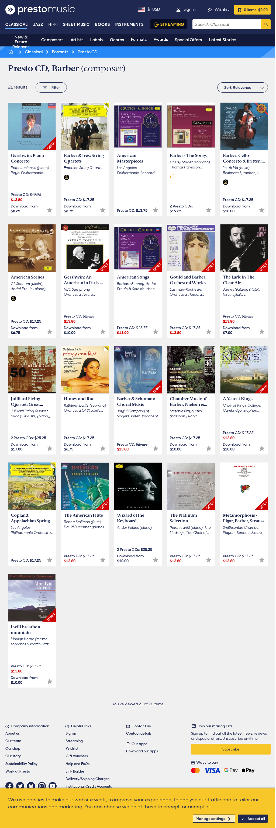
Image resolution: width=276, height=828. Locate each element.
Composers (52, 40)
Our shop (12, 748)
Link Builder (75, 771)
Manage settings (210, 818)
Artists (77, 40)
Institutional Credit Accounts (89, 786)
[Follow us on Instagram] (43, 786)
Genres (117, 40)
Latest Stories (222, 40)
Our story (13, 756)
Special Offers (188, 40)
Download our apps (142, 751)
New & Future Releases (20, 42)
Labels (96, 40)
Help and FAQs (77, 764)
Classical (16, 24)
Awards (161, 39)
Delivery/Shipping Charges (87, 779)
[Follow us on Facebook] (10, 786)
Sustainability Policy (21, 764)
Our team (13, 741)
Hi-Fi (53, 24)
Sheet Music (76, 24)
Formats (139, 39)
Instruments (129, 24)
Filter (55, 87)
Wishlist (222, 9)
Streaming (172, 24)
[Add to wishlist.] (49, 210)
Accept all (256, 818)
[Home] (11, 52)
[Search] (266, 24)
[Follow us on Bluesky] (32, 786)
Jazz (38, 24)
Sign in (190, 9)
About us (12, 733)
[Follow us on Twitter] (21, 786)
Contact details (138, 733)
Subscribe (230, 749)
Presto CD (87, 52)
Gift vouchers (77, 756)
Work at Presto (17, 771)
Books (102, 24)
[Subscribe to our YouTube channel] (54, 786)
